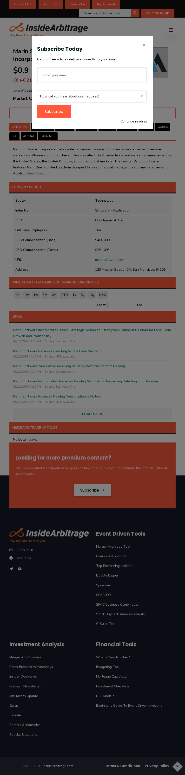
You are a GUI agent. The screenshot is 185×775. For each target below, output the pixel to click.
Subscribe (54, 111)
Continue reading (133, 121)
